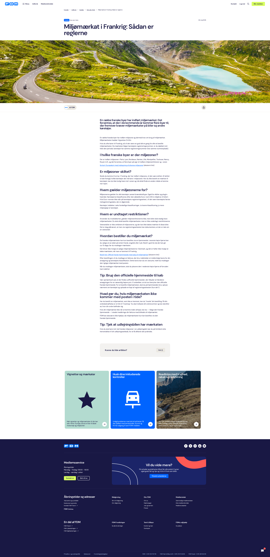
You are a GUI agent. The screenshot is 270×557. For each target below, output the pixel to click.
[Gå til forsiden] (11, 3)
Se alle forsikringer (117, 526)
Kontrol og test (148, 526)
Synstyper (147, 528)
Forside (66, 10)
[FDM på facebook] (186, 446)
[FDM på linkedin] (199, 446)
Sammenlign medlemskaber (184, 501)
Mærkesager (147, 503)
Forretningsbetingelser (100, 554)
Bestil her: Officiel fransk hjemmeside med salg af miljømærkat (124, 255)
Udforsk (74, 10)
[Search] (248, 4)
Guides (81, 10)
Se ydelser (179, 526)
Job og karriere (148, 505)
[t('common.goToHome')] (71, 446)
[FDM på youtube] (204, 446)
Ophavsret (87, 554)
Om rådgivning (116, 503)
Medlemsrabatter (181, 505)
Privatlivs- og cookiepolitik (72, 554)
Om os (146, 501)
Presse (146, 508)
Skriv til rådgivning (117, 501)
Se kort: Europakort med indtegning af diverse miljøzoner (121, 165)
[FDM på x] (190, 446)
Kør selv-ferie (91, 10)
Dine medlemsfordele (182, 503)
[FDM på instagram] (195, 446)
